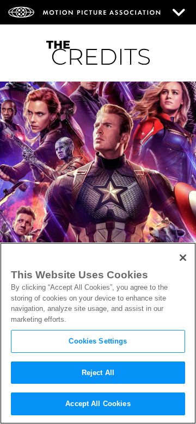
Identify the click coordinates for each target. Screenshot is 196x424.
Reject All (98, 373)
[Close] (183, 258)
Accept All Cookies (97, 404)
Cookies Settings (98, 341)
